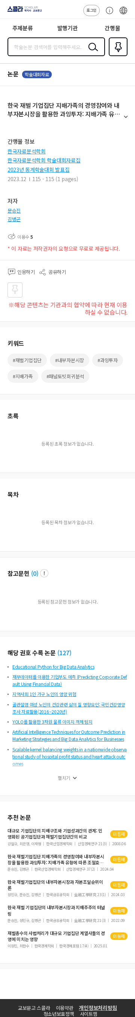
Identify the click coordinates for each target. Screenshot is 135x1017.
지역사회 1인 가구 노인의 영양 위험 (44, 694)
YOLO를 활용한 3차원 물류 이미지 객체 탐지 (52, 721)
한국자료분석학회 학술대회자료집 (44, 160)
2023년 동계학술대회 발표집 (39, 169)
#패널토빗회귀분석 (65, 376)
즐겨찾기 (117, 55)
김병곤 (14, 219)
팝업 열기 (44, 573)
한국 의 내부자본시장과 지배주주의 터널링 (56, 910)
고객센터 (107, 14)
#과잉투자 (108, 360)
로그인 (91, 10)
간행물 (112, 28)
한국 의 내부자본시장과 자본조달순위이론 (55, 885)
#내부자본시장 (69, 360)
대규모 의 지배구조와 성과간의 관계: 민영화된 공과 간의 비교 (55, 834)
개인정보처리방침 (98, 1007)
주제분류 (22, 28)
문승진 (14, 210)
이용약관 (65, 1007)
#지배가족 (23, 376)
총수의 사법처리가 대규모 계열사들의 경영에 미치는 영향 (56, 936)
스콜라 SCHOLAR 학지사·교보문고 (23, 11)
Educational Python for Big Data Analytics (53, 666)
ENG (123, 14)
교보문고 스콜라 (34, 1007)
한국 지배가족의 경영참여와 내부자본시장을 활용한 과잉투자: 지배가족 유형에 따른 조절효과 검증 (56, 859)
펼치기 (64, 778)
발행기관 (67, 28)
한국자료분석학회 (27, 151)
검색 (91, 52)
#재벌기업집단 (27, 360)
